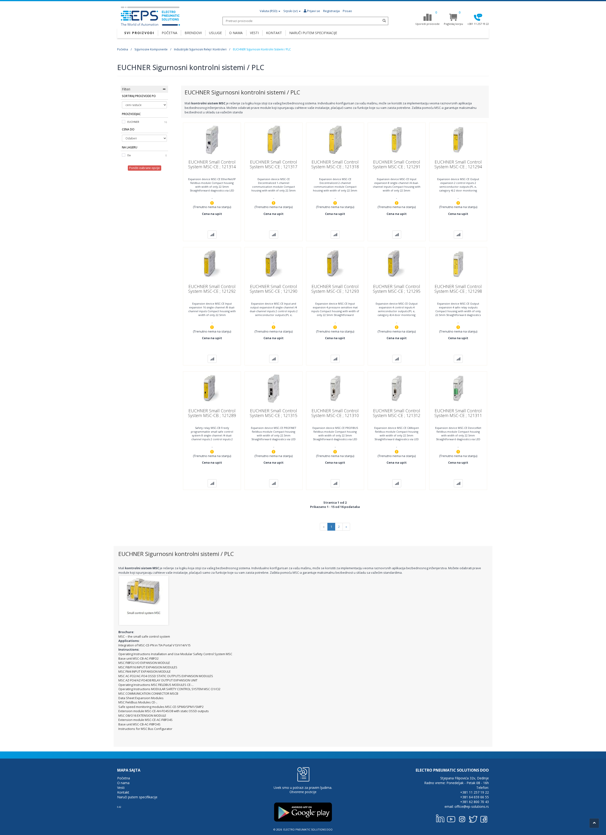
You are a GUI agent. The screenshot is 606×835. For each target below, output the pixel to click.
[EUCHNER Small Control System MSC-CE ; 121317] (273, 139)
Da (129, 155)
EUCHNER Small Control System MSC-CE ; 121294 (458, 164)
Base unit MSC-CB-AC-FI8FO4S (139, 724)
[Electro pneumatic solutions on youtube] (451, 818)
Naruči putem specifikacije (137, 797)
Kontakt (123, 792)
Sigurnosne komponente (151, 49)
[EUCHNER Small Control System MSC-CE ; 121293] (335, 264)
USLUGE (215, 33)
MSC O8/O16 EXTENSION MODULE (142, 715)
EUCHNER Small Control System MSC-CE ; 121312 (396, 413)
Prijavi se (313, 11)
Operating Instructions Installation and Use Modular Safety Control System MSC (175, 654)
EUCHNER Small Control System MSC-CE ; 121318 (335, 164)
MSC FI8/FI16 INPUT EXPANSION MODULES (147, 667)
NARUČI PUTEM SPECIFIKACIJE (313, 33)
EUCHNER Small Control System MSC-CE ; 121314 (212, 164)
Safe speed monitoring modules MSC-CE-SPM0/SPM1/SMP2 (161, 707)
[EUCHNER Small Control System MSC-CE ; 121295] (396, 264)
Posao (347, 11)
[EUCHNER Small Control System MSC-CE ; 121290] (273, 264)
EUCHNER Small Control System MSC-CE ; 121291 (396, 164)
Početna (122, 49)
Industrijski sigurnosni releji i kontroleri (200, 49)
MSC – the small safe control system (144, 636)
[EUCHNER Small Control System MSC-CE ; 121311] (458, 388)
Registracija (331, 11)
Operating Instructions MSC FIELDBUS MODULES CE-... (156, 685)
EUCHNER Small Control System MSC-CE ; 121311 (458, 413)
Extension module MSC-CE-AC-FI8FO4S (145, 720)
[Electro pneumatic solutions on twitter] (473, 818)
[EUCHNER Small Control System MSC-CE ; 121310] (335, 388)
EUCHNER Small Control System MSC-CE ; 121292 (212, 289)
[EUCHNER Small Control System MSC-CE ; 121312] (396, 388)
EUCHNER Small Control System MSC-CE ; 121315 (273, 413)
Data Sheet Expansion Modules (141, 698)
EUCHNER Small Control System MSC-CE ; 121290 (273, 289)
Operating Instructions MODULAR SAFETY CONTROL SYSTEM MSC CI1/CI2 (169, 689)
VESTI (254, 33)
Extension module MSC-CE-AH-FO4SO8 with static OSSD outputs (163, 711)
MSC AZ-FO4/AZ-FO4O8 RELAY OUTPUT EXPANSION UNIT (157, 680)
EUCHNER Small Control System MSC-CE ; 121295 (396, 289)
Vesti (121, 787)
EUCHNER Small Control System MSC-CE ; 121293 (335, 289)
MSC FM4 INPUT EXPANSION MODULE (144, 671)
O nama (123, 783)
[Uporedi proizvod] (212, 235)
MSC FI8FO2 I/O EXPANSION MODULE (144, 663)
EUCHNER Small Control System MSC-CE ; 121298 (458, 289)
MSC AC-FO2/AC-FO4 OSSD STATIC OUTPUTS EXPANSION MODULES (165, 676)
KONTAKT (274, 33)
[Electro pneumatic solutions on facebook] (484, 818)
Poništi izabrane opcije (144, 168)
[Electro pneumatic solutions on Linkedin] (440, 818)
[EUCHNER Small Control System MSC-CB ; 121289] (212, 388)
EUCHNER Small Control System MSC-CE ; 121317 (273, 164)
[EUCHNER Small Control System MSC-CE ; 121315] (273, 388)
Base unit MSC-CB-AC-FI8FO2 (138, 658)
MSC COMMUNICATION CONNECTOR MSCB (148, 693)
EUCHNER (133, 122)
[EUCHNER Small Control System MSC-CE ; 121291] (396, 139)
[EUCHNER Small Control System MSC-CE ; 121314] (212, 139)
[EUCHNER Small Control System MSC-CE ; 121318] (335, 139)
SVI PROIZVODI (139, 33)
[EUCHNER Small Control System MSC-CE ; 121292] (212, 264)
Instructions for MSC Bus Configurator (145, 729)
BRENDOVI (193, 33)
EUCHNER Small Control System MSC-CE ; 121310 (335, 413)
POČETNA (169, 33)
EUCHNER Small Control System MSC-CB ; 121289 (212, 413)
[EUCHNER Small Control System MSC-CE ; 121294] (458, 139)
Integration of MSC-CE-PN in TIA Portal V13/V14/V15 (154, 645)
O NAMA (236, 33)
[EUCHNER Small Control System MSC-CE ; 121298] (458, 264)
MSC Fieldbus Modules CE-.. (137, 702)
